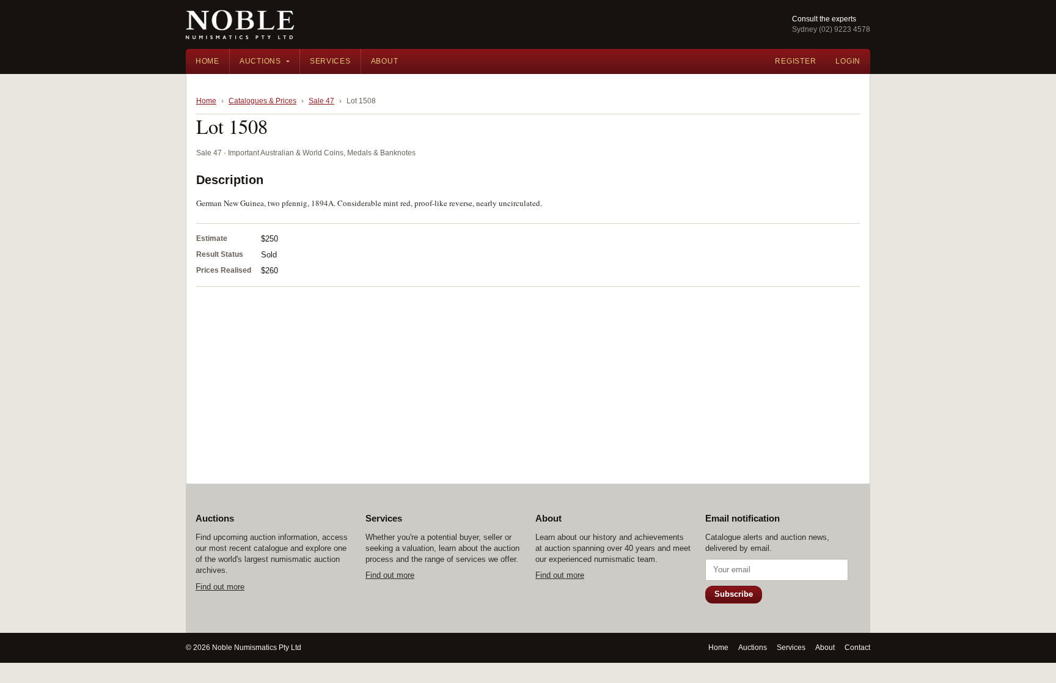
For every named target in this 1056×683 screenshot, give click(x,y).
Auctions (260, 61)
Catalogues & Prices (262, 101)
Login (847, 61)
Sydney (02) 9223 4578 (831, 29)
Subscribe (733, 594)
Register (795, 61)
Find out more (220, 586)
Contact (857, 647)
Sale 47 (321, 101)
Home (207, 61)
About (384, 61)
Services (330, 61)
